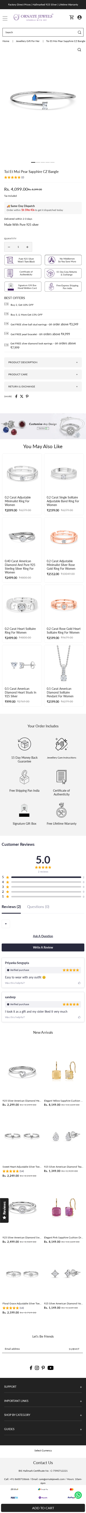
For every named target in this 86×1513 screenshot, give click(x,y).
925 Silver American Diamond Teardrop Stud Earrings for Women (63, 1166)
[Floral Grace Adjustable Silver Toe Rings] (22, 1273)
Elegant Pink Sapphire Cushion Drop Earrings (63, 1237)
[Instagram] (37, 1368)
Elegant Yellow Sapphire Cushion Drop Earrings (63, 1100)
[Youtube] (51, 1368)
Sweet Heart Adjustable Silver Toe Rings (22, 1166)
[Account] (79, 17)
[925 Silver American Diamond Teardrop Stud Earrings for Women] (63, 1136)
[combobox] (6, 924)
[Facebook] (31, 1368)
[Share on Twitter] (21, 396)
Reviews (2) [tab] (11, 907)
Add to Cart (43, 1508)
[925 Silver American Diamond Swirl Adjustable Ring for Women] (22, 1207)
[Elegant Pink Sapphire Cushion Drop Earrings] (63, 1207)
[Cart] (72, 17)
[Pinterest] (43, 1368)
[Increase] (27, 246)
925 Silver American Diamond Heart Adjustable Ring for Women (22, 1100)
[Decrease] (9, 246)
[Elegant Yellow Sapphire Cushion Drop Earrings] (63, 1070)
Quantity (10, 238)
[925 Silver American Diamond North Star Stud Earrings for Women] (63, 1273)
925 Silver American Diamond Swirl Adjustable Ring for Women (22, 1237)
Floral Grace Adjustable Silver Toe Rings (22, 1303)
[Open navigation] (5, 17)
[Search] (79, 32)
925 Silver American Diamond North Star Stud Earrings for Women (63, 1303)
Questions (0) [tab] (38, 907)
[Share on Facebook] (16, 396)
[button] (14, 177)
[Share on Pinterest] (27, 396)
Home (6, 41)
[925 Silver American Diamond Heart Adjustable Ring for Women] (22, 1070)
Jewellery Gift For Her (28, 41)
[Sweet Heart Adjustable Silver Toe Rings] (22, 1136)
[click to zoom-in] (79, 49)
